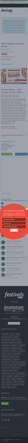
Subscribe (14, 230)
